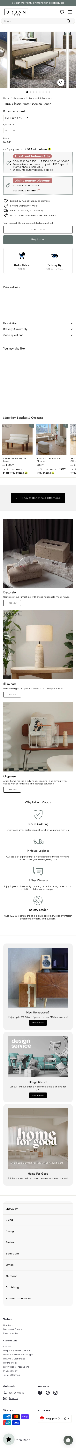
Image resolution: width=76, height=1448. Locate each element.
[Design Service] (38, 1056)
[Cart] (61, 12)
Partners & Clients (12, 1329)
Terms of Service (11, 1375)
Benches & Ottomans (39, 98)
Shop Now (12, 603)
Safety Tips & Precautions (16, 1366)
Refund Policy (10, 1362)
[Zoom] (60, 82)
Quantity (8, 124)
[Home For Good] (38, 1138)
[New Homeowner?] (38, 978)
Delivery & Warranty (15, 329)
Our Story (7, 1325)
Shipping (23, 223)
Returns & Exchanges (14, 1358)
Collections (19, 98)
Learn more (38, 1023)
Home (6, 98)
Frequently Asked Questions (17, 1350)
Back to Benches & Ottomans (40, 498)
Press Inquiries (10, 1333)
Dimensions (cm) (14, 111)
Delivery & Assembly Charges (18, 1354)
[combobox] (38, 21)
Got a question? (13, 335)
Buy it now (37, 239)
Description (10, 323)
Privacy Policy (10, 1371)
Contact (7, 1346)
